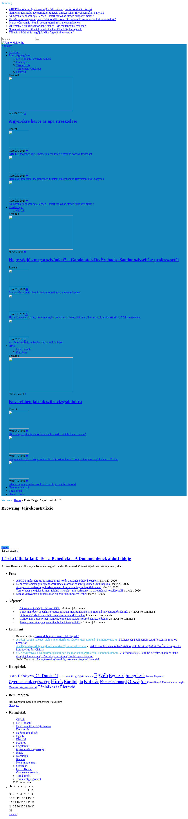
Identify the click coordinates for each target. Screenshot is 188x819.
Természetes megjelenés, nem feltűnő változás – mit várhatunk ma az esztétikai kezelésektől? (62, 19)
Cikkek (20, 210)
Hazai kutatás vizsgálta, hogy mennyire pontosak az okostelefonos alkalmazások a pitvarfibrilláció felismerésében (74, 317)
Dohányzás (22, 62)
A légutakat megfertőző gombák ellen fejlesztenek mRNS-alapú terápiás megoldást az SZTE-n (63, 459)
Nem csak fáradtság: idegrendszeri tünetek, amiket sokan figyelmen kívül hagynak (56, 12)
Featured (149, 676)
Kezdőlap (14, 52)
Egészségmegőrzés (20, 55)
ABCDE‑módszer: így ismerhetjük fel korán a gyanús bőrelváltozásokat (50, 9)
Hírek (12, 345)
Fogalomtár (15, 490)
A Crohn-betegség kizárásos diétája (39, 608)
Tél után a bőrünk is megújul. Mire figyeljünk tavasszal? (41, 32)
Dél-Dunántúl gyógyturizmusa (33, 58)
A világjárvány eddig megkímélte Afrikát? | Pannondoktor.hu (51, 646)
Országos (21, 352)
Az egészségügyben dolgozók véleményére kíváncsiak (68, 659)
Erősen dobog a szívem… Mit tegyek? (57, 636)
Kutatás (91, 681)
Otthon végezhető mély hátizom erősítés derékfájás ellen (52, 615)
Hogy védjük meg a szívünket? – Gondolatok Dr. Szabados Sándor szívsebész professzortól (94, 259)
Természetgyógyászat (28, 68)
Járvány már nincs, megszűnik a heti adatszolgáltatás (50, 622)
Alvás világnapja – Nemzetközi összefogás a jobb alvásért (42, 484)
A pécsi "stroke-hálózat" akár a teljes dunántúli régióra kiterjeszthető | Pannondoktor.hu (66, 639)
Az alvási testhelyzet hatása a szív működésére (35, 342)
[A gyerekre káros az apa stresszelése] (41, 110)
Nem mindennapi (19, 487)
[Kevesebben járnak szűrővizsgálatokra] (41, 390)
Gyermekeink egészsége (29, 681)
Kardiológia (16, 207)
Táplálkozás (23, 65)
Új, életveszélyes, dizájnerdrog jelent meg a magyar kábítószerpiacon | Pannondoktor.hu (67, 652)
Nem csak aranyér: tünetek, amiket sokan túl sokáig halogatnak (45, 29)
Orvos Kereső (17, 494)
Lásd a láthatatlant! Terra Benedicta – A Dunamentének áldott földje (66, 558)
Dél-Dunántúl (24, 349)
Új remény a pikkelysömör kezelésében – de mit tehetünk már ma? (47, 25)
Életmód (21, 72)
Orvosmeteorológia (173, 682)
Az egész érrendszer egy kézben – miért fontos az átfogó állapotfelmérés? (51, 15)
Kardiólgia (73, 681)
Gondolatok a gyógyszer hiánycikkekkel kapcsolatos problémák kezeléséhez (64, 618)
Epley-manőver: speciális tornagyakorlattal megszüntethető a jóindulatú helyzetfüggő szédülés (74, 611)
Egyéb (5, 547)
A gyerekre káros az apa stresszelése (43, 121)
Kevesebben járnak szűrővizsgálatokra (45, 401)
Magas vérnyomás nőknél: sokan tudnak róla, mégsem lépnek (44, 22)
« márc (13, 814)
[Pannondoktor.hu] (12, 42)
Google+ (14, 705)
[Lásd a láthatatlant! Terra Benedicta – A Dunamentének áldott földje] (42, 547)
